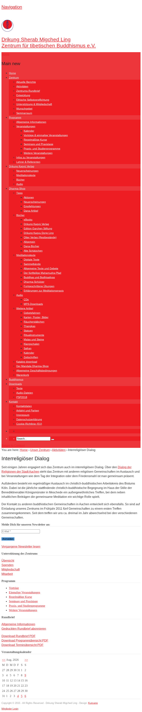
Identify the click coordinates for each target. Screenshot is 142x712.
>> (26, 659)
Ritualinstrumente (34, 335)
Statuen (28, 330)
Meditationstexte (26, 175)
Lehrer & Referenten (28, 161)
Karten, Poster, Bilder (36, 317)
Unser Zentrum (40, 450)
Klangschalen (31, 343)
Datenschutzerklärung (29, 419)
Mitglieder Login (9, 708)
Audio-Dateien (24, 392)
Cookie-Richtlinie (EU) (29, 423)
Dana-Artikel (31, 210)
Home (12, 73)
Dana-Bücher (31, 246)
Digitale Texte (31, 259)
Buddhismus (16, 379)
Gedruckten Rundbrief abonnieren (23, 628)
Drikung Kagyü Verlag (21, 166)
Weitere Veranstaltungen (38, 153)
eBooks (28, 219)
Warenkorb (22, 374)
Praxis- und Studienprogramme (42, 148)
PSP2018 (21, 397)
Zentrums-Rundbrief (28, 90)
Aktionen (29, 197)
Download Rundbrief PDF (18, 636)
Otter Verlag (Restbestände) (40, 237)
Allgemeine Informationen (31, 121)
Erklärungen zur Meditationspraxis (44, 290)
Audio (19, 184)
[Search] (52, 439)
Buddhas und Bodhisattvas (39, 277)
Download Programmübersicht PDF (24, 640)
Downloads (15, 383)
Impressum (22, 414)
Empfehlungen (32, 206)
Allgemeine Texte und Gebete (41, 268)
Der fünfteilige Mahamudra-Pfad (42, 272)
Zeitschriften (31, 357)
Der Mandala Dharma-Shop (32, 366)
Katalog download (26, 361)
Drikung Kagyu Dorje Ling (39, 232)
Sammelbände (32, 263)
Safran (27, 348)
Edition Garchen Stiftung (38, 228)
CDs (26, 299)
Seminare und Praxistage (38, 144)
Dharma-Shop (17, 188)
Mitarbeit (7, 573)
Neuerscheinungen (27, 170)
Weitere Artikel (24, 308)
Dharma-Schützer (34, 281)
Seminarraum (24, 113)
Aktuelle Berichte (26, 81)
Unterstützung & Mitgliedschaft (34, 104)
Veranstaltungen (25, 126)
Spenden (7, 565)
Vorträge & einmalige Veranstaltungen (46, 135)
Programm (15, 117)
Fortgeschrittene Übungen (39, 286)
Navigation (11, 6)
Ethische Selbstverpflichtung (32, 99)
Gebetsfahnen (32, 312)
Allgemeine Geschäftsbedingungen (36, 370)
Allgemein (29, 241)
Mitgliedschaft (10, 569)
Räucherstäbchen (34, 321)
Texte (19, 388)
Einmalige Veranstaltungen (24, 592)
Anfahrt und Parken (27, 410)
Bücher (20, 179)
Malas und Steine (34, 339)
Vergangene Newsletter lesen (20, 546)
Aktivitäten (22, 86)
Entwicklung (23, 95)
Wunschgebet (24, 108)
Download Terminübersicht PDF (22, 645)
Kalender (29, 130)
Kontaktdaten (24, 406)
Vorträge (14, 588)
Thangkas (29, 326)
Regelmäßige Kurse (35, 139)
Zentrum (14, 77)
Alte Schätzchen (33, 250)
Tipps (19, 192)
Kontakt (13, 401)
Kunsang (93, 703)
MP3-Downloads (33, 303)
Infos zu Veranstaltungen (30, 157)
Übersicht (7, 560)
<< (3, 659)
